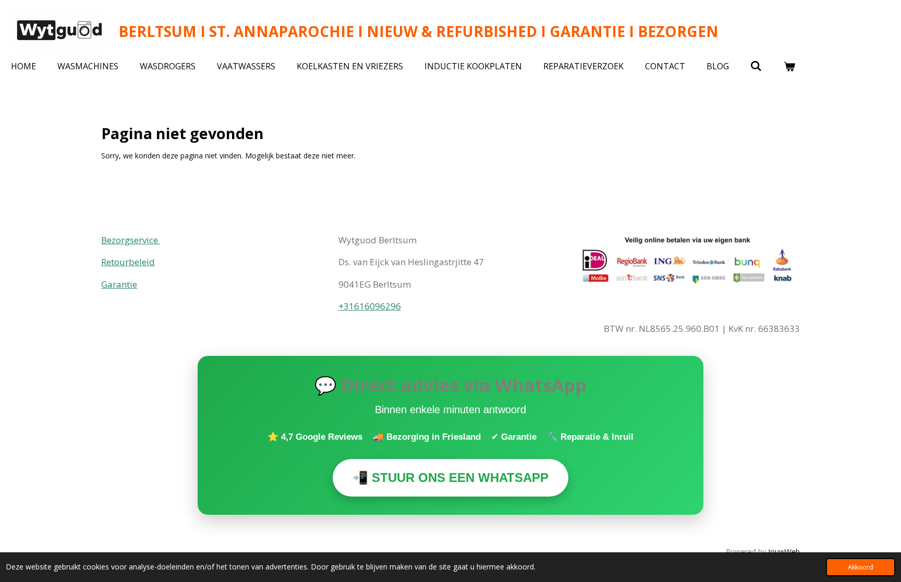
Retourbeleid (128, 262)
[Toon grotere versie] (687, 261)
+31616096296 (369, 306)
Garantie (119, 284)
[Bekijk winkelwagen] (788, 66)
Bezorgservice (130, 240)
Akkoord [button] (860, 567)
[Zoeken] (756, 65)
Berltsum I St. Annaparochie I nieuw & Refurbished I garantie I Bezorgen (418, 31)
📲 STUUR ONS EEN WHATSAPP (450, 477)
